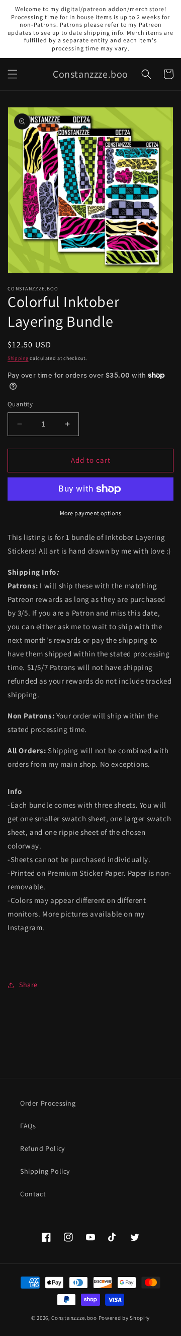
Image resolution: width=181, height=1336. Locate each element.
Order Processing (48, 1103)
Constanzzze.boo (74, 1317)
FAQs (28, 1125)
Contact (33, 1193)
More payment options (91, 513)
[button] (13, 74)
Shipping (18, 358)
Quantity (20, 404)
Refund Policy (42, 1148)
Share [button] (28, 984)
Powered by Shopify (124, 1317)
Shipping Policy (45, 1171)
